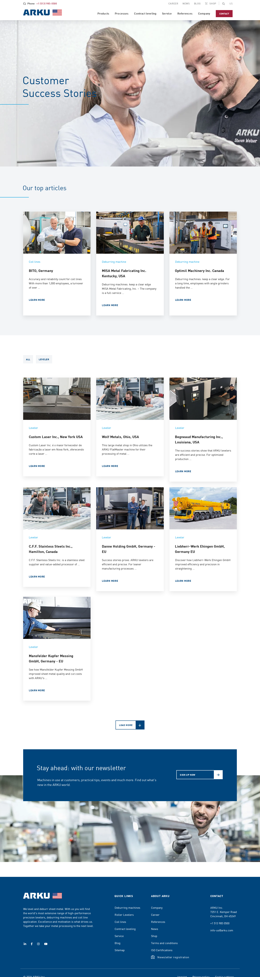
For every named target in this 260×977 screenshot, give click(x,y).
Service (119, 936)
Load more (126, 725)
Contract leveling (125, 929)
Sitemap (120, 950)
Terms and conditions (164, 943)
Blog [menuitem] (197, 3)
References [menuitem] (184, 13)
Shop (154, 936)
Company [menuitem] (204, 13)
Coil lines (120, 922)
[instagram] (38, 944)
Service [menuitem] (167, 13)
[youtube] (46, 944)
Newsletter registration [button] (173, 957)
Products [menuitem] (103, 13)
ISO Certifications (161, 950)
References (158, 922)
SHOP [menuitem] (212, 3)
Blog (117, 943)
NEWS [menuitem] (186, 3)
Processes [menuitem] (121, 13)
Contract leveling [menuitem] (145, 13)
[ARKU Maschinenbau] (42, 13)
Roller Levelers (124, 914)
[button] (223, 3)
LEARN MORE (37, 299)
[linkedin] (25, 944)
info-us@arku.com (221, 930)
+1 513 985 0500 (219, 923)
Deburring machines (127, 907)
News (154, 929)
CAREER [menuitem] (173, 3)
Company (157, 907)
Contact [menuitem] (224, 13)
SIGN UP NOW (187, 774)
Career (155, 914)
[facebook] (31, 944)
